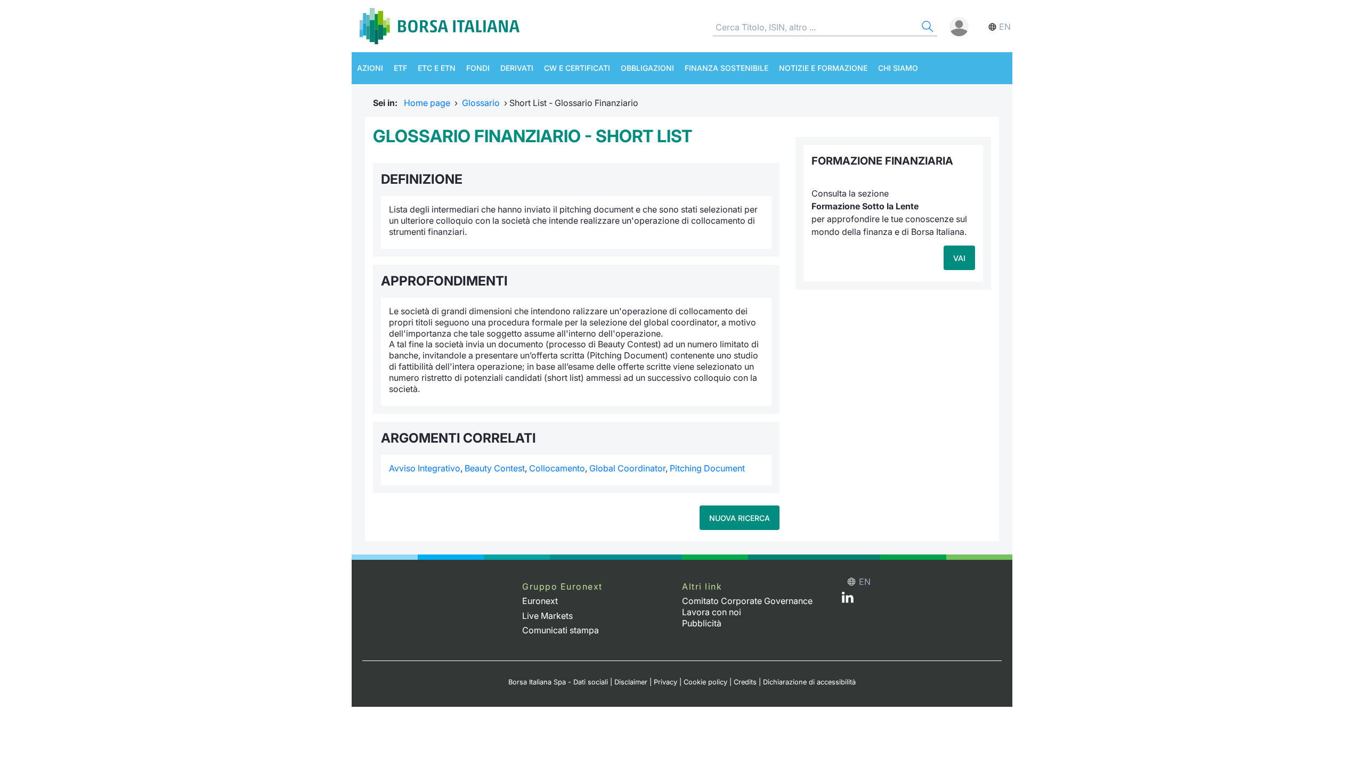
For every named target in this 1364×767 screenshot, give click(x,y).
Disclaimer (630, 682)
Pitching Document (707, 468)
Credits (745, 682)
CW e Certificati (577, 67)
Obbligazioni (647, 67)
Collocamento (557, 468)
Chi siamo (898, 67)
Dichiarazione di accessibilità (809, 682)
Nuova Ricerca (739, 518)
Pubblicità (701, 623)
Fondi (478, 67)
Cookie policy (705, 682)
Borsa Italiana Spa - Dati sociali (558, 682)
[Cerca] (926, 28)
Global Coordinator (627, 468)
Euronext (540, 600)
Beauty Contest (495, 468)
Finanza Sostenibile (726, 67)
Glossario (481, 102)
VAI (959, 258)
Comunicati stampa (560, 630)
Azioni (370, 67)
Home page (427, 102)
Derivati (516, 67)
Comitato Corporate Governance (747, 600)
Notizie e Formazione (823, 67)
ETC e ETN (437, 67)
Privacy (665, 682)
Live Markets (547, 615)
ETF (400, 67)
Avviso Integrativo (424, 468)
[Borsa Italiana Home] (439, 26)
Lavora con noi (711, 612)
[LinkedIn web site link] (848, 599)
